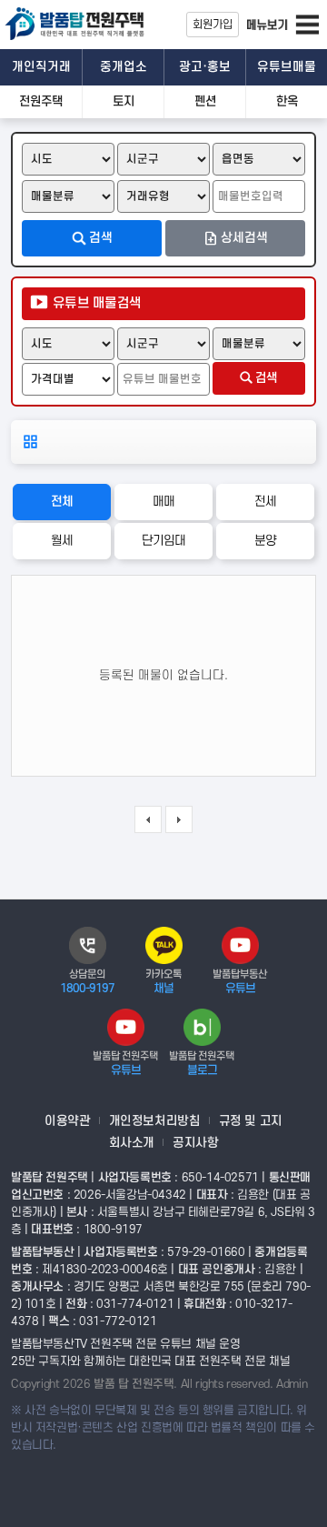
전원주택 (41, 101)
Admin (291, 1384)
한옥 (287, 101)
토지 (123, 101)
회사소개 (131, 1143)
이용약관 (67, 1121)
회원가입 (213, 24)
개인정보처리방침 (155, 1121)
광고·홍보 (205, 67)
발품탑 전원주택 (81, 25)
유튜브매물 (286, 67)
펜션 (205, 101)
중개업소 (123, 67)
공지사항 (195, 1143)
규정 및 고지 (250, 1121)
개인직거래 (41, 67)
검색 (266, 378)
